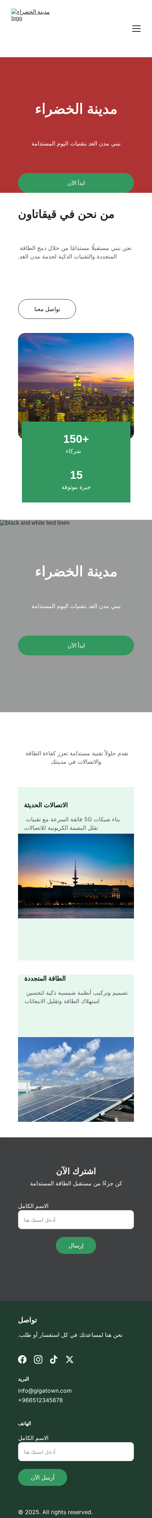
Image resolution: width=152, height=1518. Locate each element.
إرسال (76, 1245)
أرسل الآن (42, 1477)
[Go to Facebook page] (22, 1359)
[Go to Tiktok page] (53, 1359)
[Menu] (136, 28)
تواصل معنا (47, 308)
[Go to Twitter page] (69, 1359)
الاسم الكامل (33, 1205)
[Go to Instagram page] (38, 1359)
